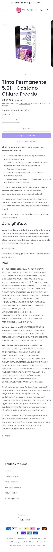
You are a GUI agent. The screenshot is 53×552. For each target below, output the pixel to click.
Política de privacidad (18, 542)
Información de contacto (35, 546)
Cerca (8, 471)
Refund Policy (11, 493)
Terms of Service (13, 487)
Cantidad (6, 115)
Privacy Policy (11, 482)
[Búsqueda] (41, 10)
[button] (5, 10)
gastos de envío (24, 103)
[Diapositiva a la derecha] (32, 74)
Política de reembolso (37, 538)
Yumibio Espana (20, 538)
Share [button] (7, 436)
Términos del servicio (37, 542)
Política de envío (16, 546)
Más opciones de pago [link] (26, 141)
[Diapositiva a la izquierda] (21, 74)
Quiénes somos (12, 476)
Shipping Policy (12, 498)
